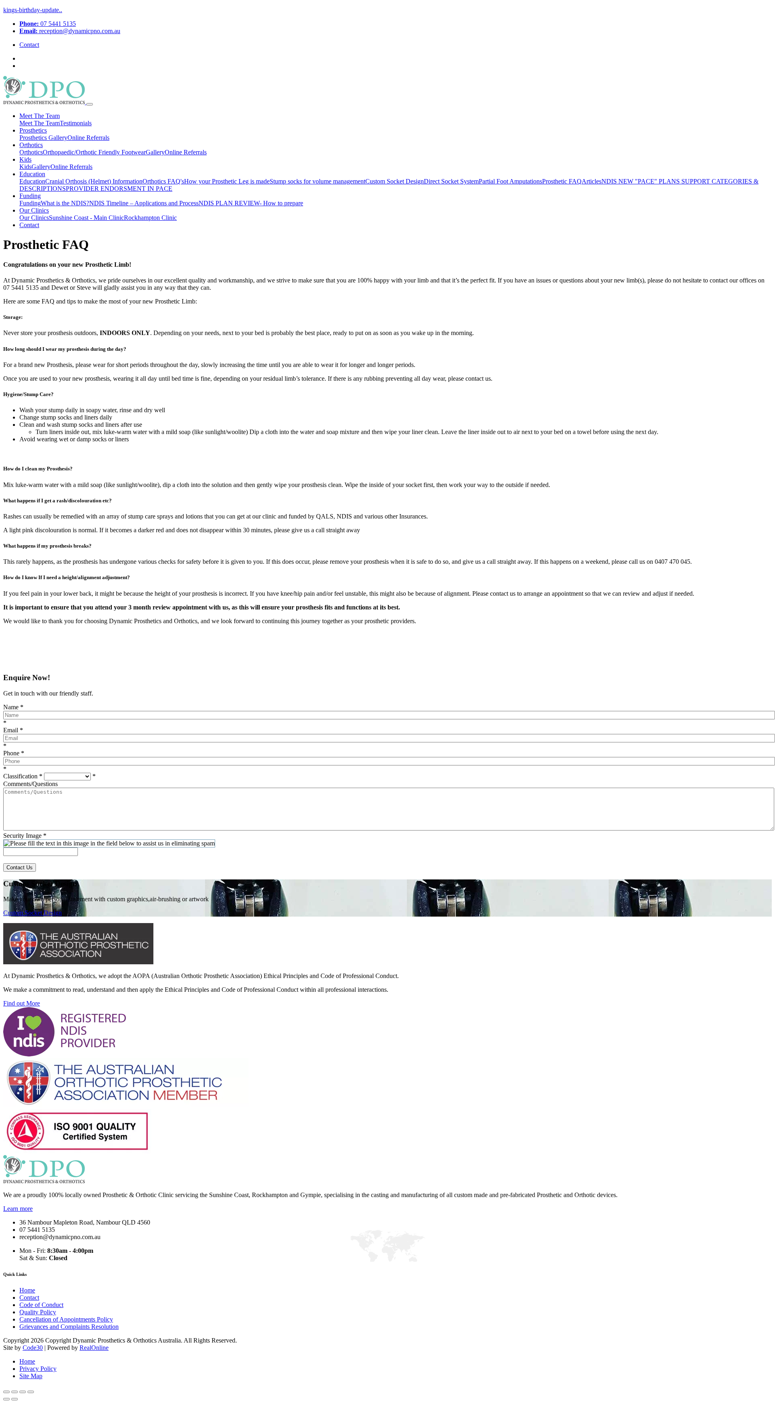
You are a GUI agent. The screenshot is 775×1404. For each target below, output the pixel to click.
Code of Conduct (41, 1304)
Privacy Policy (38, 1368)
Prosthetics (33, 130)
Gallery (57, 137)
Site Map (30, 1375)
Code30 (33, 1347)
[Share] (14, 1392)
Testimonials (76, 123)
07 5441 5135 (47, 23)
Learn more (18, 1208)
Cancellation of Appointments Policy (66, 1319)
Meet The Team (39, 115)
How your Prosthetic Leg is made (227, 181)
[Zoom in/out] (30, 1392)
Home (27, 1290)
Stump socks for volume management (317, 181)
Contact (29, 44)
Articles (591, 181)
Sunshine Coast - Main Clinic (86, 217)
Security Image (24, 835)
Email (13, 730)
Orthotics (31, 144)
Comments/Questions (30, 783)
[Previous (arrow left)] (6, 1399)
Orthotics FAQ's (163, 181)
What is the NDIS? (65, 203)
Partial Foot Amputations (510, 181)
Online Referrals (88, 137)
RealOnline (94, 1347)
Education (32, 174)
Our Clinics (34, 210)
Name (13, 707)
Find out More (21, 1003)
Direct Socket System (451, 181)
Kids (25, 159)
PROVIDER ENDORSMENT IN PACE (119, 188)
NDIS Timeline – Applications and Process (144, 203)
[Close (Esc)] (6, 1392)
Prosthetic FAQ (562, 181)
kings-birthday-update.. (32, 9)
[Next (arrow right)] (14, 1399)
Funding (30, 195)
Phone (13, 753)
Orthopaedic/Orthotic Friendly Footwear (94, 152)
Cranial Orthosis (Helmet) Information (93, 181)
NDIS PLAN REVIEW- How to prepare (251, 203)
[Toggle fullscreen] (22, 1392)
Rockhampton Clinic (150, 217)
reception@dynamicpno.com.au (69, 30)
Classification (22, 776)
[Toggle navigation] (89, 104)
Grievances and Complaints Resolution (69, 1326)
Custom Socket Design (394, 181)
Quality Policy (37, 1312)
